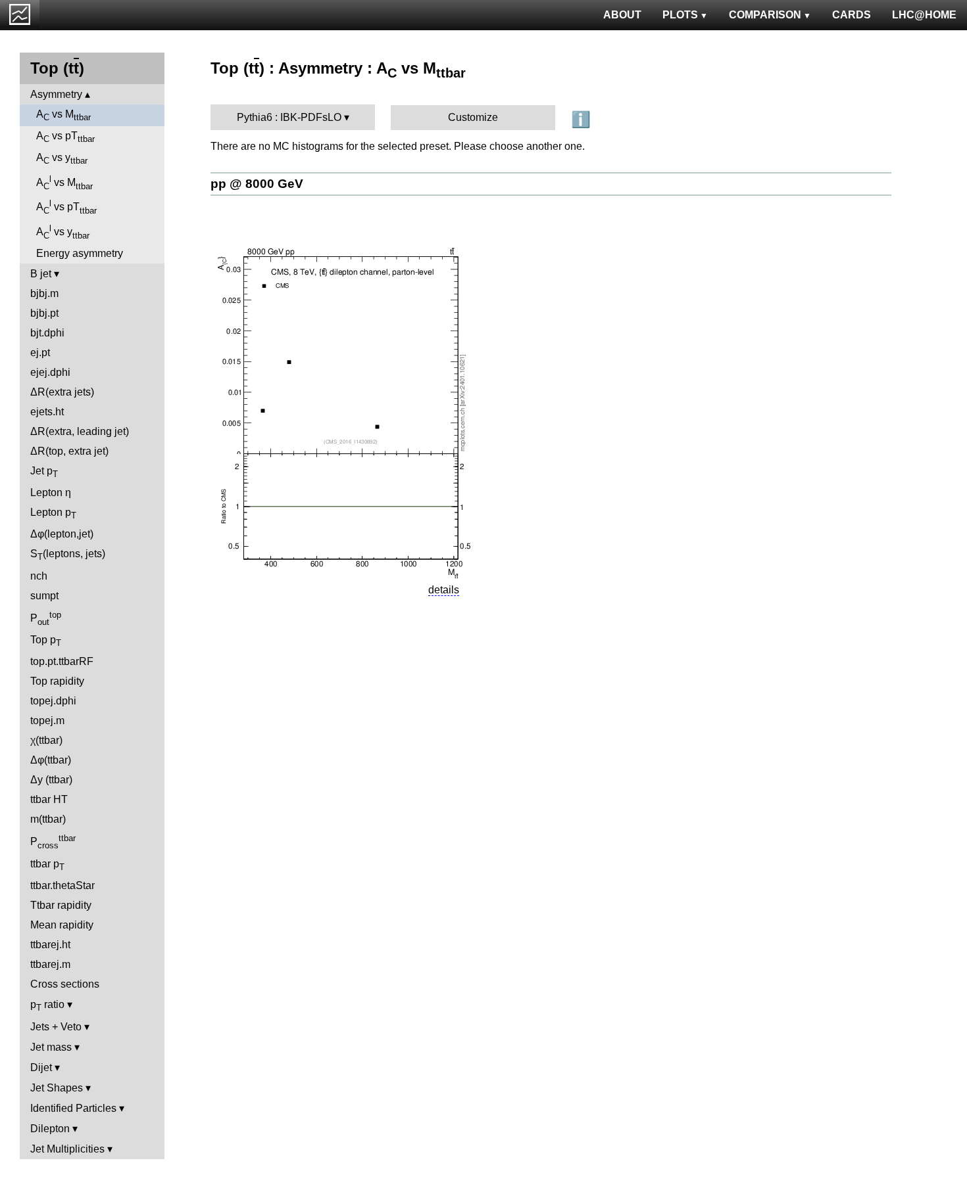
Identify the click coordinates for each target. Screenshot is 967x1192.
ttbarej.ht (50, 944)
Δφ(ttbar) (50, 760)
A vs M (63, 115)
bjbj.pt (44, 313)
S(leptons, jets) (67, 555)
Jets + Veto (56, 1026)
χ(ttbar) (46, 740)
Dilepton (50, 1128)
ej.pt (40, 352)
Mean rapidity (61, 924)
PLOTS (680, 14)
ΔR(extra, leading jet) (79, 431)
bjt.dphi (47, 332)
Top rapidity (57, 681)
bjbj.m (44, 293)
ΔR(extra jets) (62, 392)
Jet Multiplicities (67, 1149)
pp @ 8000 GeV (257, 184)
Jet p (44, 472)
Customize (473, 117)
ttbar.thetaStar (62, 885)
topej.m (47, 720)
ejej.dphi (50, 372)
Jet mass (51, 1047)
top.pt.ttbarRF (61, 661)
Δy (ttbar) (51, 779)
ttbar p (47, 865)
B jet (40, 273)
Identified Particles (73, 1108)
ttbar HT (49, 799)
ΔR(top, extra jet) (69, 451)
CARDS (851, 14)
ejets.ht (47, 411)
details (443, 589)
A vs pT (65, 137)
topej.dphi (53, 700)
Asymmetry (56, 94)
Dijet (41, 1067)
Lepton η (50, 492)
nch (38, 576)
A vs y (61, 159)
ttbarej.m (50, 964)
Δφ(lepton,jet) (61, 533)
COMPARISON (765, 14)
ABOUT (622, 14)
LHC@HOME (924, 14)
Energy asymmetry (79, 253)
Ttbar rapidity (60, 905)
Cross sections (64, 984)
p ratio (47, 1006)
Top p (45, 641)
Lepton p (53, 513)
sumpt (44, 595)
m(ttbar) (48, 819)
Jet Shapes (56, 1087)
